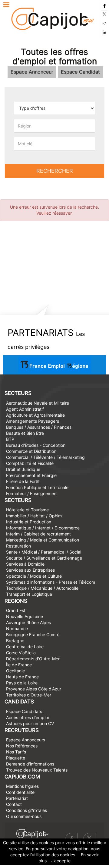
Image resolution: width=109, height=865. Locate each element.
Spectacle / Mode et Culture (34, 576)
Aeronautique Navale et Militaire (37, 403)
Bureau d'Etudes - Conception (35, 445)
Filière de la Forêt (23, 481)
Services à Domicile (25, 564)
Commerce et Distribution (31, 451)
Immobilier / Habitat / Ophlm (34, 515)
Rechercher (54, 171)
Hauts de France (22, 676)
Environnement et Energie (31, 475)
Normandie (17, 628)
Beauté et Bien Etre (25, 433)
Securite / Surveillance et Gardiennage (44, 557)
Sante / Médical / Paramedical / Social (43, 551)
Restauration (18, 545)
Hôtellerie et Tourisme (27, 509)
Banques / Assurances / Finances (38, 427)
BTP (10, 439)
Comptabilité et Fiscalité (30, 463)
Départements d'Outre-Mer (33, 658)
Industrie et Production (28, 521)
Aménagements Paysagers (32, 421)
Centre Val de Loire (25, 646)
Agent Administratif (25, 409)
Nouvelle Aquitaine (24, 616)
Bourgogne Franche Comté (32, 634)
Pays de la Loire (22, 682)
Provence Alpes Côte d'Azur (33, 688)
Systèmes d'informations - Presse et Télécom (50, 582)
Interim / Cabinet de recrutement (38, 533)
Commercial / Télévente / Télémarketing (45, 457)
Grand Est (15, 610)
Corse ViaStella (21, 652)
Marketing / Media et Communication (42, 539)
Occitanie (15, 670)
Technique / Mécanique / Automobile (42, 588)
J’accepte (61, 860)
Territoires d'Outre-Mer (28, 694)
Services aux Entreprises (30, 570)
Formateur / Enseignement (32, 493)
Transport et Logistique (29, 594)
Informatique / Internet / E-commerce (43, 527)
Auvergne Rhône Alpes (28, 622)
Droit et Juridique (23, 469)
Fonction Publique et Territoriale (37, 487)
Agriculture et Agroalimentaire (35, 415)
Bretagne (15, 640)
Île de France (19, 664)
